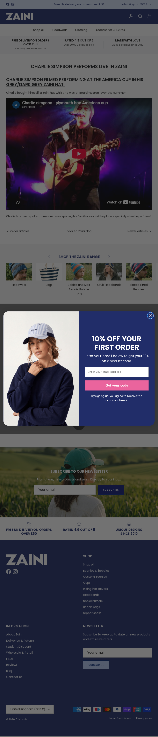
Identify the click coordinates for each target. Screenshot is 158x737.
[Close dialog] (150, 316)
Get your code (117, 385)
